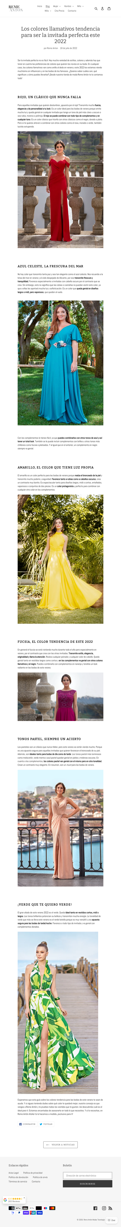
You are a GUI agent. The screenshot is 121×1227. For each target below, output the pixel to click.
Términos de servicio (18, 1181)
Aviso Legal (14, 1172)
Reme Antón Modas (90, 1219)
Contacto (36, 1181)
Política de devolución (18, 1177)
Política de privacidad (32, 1172)
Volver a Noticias (63, 1145)
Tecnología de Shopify (105, 1219)
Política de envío (40, 1177)
